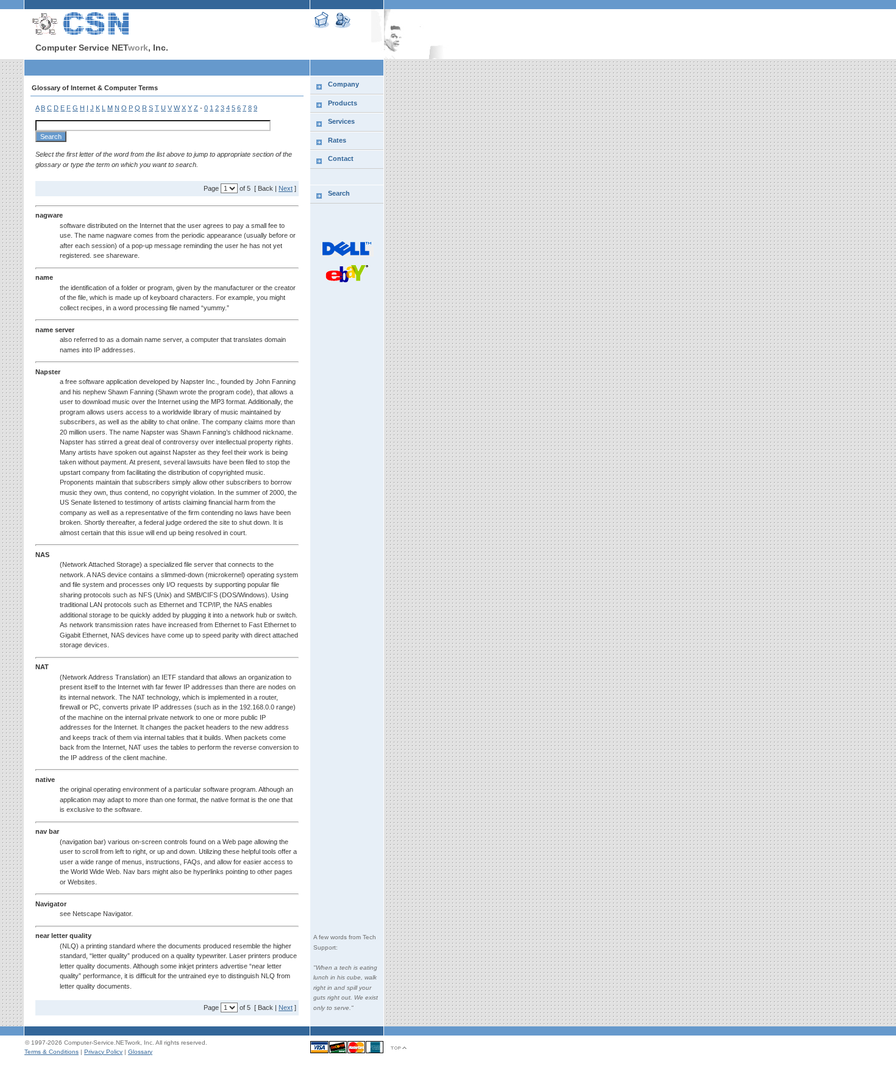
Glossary (140, 1051)
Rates (337, 140)
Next (286, 188)
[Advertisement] (167, 67)
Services (341, 121)
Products (342, 103)
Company (343, 84)
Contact (341, 158)
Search (339, 193)
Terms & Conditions (51, 1051)
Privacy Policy (103, 1051)
